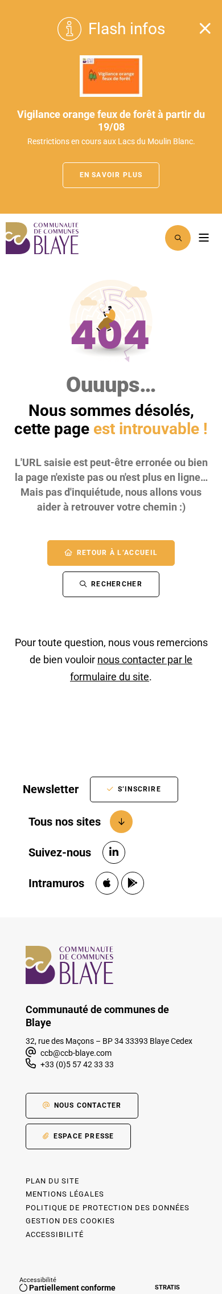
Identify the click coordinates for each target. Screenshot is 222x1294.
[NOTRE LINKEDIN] (113, 852)
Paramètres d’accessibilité (148, 238)
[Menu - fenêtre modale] (203, 238)
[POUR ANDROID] (132, 883)
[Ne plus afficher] (205, 28)
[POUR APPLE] (107, 883)
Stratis (167, 1287)
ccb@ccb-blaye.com (75, 1053)
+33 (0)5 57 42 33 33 (77, 1064)
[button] (178, 238)
